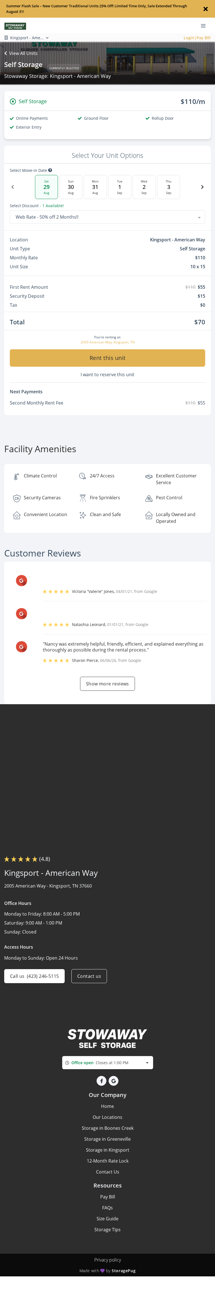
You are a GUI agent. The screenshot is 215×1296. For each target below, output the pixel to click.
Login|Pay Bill (197, 37)
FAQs (107, 1208)
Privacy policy (107, 1260)
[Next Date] (202, 187)
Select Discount (37, 206)
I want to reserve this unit (107, 374)
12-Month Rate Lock (107, 1161)
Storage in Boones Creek (108, 1128)
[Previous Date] (12, 187)
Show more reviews (107, 684)
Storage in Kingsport (107, 1150)
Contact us (89, 976)
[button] (101, 1081)
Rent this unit (108, 358)
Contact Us (107, 1172)
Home (107, 1106)
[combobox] (107, 217)
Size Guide (107, 1219)
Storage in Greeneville (107, 1139)
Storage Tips (107, 1229)
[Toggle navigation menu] (205, 25)
